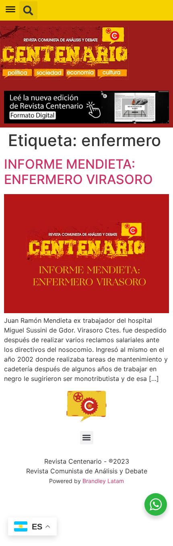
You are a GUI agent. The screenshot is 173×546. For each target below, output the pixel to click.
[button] (28, 10)
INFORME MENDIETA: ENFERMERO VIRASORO (78, 171)
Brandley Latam (103, 480)
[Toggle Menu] (10, 9)
